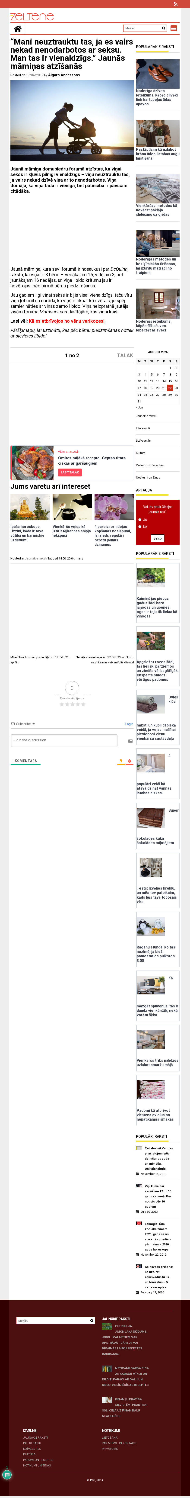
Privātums (110, 1448)
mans (79, 558)
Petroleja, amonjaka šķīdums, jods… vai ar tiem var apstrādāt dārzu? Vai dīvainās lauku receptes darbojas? (124, 1340)
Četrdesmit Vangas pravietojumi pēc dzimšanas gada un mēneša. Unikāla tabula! (159, 1158)
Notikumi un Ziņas (148, 477)
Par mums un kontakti (119, 1443)
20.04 (70, 558)
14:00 (62, 558)
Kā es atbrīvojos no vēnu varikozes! (66, 321)
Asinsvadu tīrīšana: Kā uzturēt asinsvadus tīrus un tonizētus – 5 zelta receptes (159, 1277)
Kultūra (140, 453)
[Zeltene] (17, 28)
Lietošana (110, 1437)
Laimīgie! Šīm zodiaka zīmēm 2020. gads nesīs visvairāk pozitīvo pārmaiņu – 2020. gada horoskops (158, 1236)
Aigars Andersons (64, 75)
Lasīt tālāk (70, 472)
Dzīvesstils (143, 440)
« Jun (139, 407)
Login (129, 724)
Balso (158, 538)
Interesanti (143, 428)
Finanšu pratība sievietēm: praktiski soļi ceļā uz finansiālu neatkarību (124, 1408)
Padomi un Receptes (150, 465)
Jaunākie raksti (36, 558)
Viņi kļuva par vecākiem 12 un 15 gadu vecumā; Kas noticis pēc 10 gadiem (158, 1196)
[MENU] (173, 28)
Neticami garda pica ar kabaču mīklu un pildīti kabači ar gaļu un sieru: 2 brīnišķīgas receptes (125, 1376)
